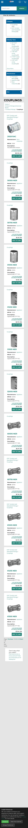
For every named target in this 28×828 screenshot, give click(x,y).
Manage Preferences (8, 825)
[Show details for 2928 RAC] (14, 127)
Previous (10, 639)
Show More (10, 68)
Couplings (15, 24)
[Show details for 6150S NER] (14, 607)
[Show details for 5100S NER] (14, 256)
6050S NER (12, 434)
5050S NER (12, 180)
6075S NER (12, 479)
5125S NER (12, 307)
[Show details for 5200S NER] (14, 382)
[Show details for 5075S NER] (14, 213)
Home (7, 104)
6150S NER (12, 616)
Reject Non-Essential (16, 821)
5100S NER (12, 265)
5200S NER (12, 391)
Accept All (5, 821)
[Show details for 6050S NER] (14, 425)
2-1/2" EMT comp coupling (15, 62)
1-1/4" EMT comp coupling (14, 53)
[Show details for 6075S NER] (14, 470)
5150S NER (12, 349)
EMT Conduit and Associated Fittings (16, 29)
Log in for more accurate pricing (16, 150)
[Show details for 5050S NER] (14, 171)
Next (21, 639)
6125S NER (12, 571)
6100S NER (12, 525)
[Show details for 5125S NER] (14, 298)
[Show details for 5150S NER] (14, 340)
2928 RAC (11, 136)
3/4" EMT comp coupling (14, 44)
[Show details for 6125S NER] (14, 562)
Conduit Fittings (10, 109)
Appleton (14, 80)
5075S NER (12, 223)
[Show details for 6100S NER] (14, 516)
